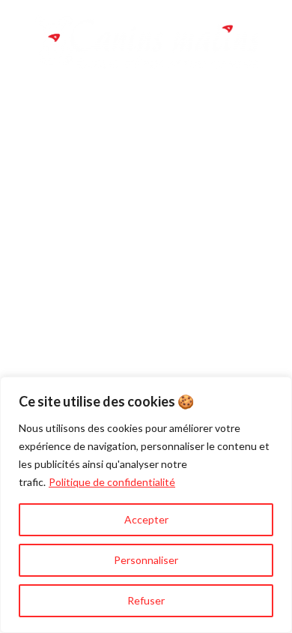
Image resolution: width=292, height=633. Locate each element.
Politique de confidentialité (112, 482)
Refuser (146, 600)
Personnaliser (146, 560)
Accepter (146, 519)
